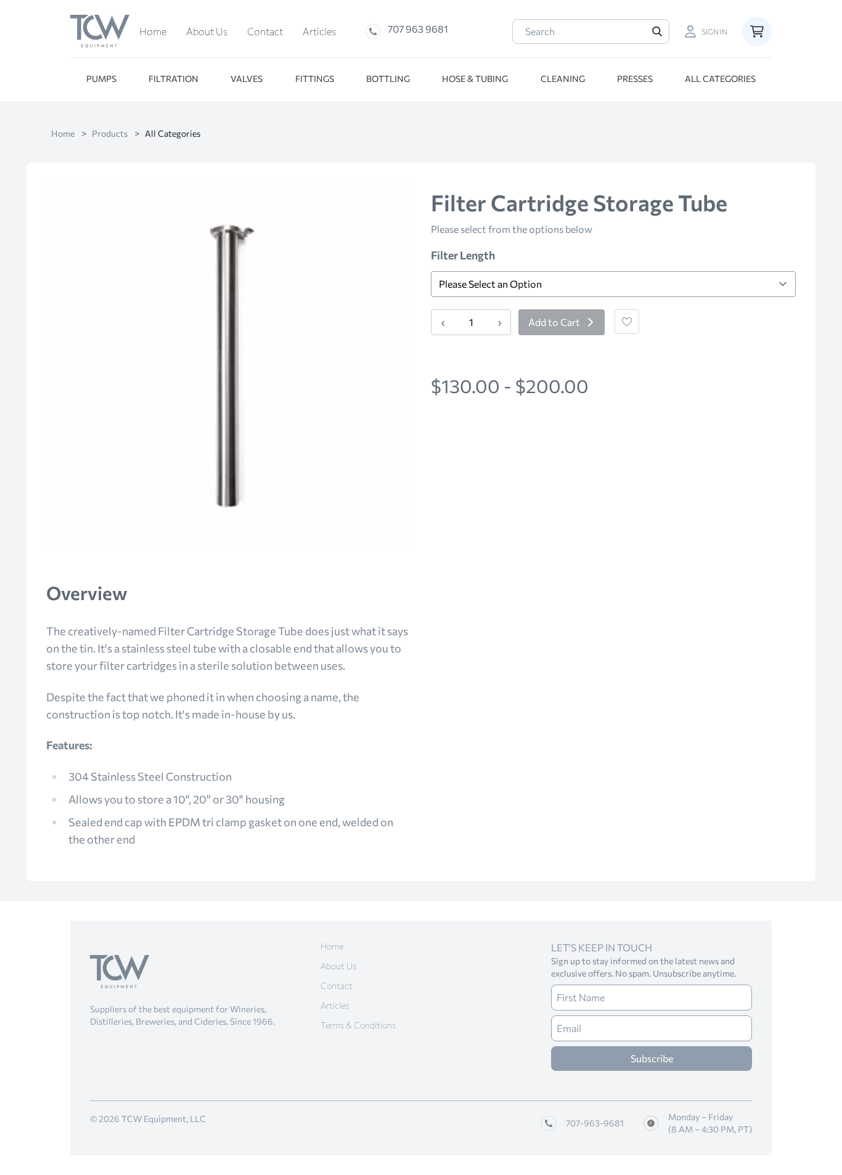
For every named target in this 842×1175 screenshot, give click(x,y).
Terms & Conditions (358, 1025)
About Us (206, 31)
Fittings (314, 78)
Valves (247, 78)
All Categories (720, 78)
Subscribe (652, 1058)
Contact (265, 31)
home (63, 133)
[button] (705, 31)
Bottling (388, 78)
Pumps (101, 78)
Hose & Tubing (475, 78)
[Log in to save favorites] (627, 321)
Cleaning (563, 78)
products (110, 133)
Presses (635, 78)
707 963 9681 (418, 29)
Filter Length (463, 255)
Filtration (173, 78)
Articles (319, 31)
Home (152, 31)
